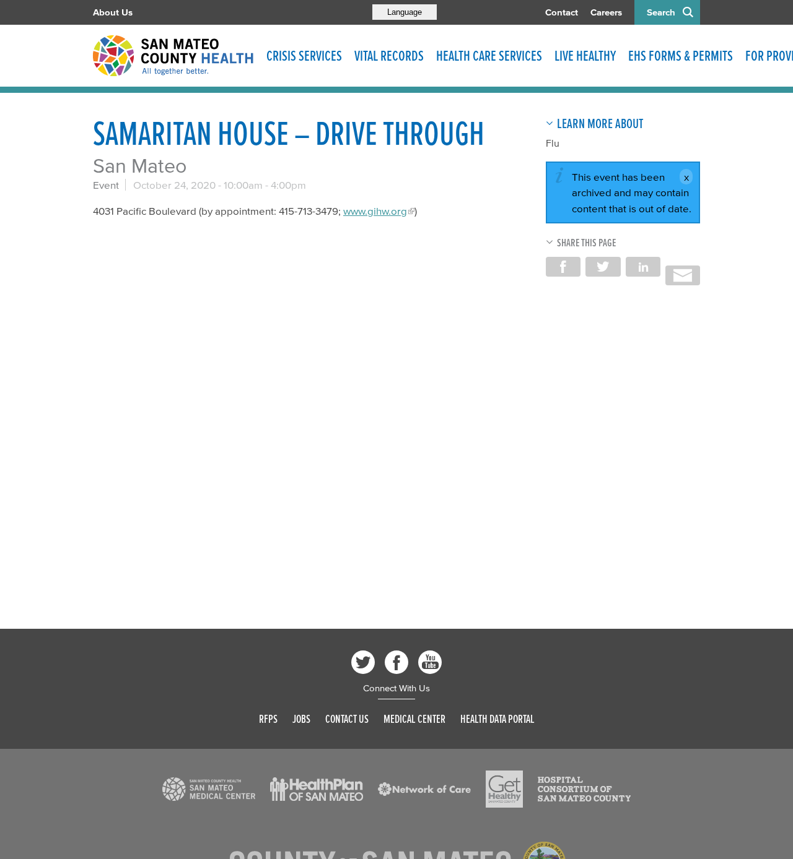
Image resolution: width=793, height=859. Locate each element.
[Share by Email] (682, 275)
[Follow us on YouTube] (430, 662)
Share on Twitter (602, 267)
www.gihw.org (375, 211)
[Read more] (208, 789)
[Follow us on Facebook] (396, 662)
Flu (552, 143)
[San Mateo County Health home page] (173, 56)
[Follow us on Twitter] (363, 662)
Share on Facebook (563, 267)
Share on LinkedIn (643, 267)
